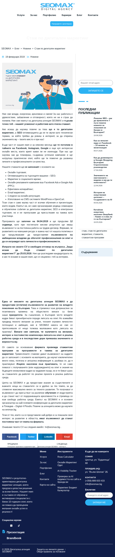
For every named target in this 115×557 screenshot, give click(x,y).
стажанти (98, 234)
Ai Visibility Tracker (67, 471)
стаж (84, 231)
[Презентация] (3, 531)
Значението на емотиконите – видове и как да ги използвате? (103, 179)
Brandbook (14, 538)
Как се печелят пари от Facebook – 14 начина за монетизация (102, 144)
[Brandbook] (3, 538)
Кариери (66, 15)
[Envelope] (26, 526)
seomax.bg (10, 409)
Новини (27, 48)
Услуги (21, 15)
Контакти (93, 15)
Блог (79, 15)
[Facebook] (4, 526)
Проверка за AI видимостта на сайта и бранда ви (69, 479)
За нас (33, 15)
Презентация (16, 532)
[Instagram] (15, 526)
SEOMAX (6, 48)
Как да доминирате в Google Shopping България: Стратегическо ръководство (103, 162)
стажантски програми (93, 237)
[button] (41, 23)
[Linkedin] (7, 526)
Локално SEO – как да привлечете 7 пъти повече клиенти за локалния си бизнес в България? (103, 125)
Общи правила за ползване (51, 551)
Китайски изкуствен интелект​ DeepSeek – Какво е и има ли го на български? (103, 214)
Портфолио (49, 15)
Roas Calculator (66, 457)
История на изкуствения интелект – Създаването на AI (103, 196)
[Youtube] (23, 526)
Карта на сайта (47, 485)
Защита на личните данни (50, 549)
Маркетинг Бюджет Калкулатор (67, 489)
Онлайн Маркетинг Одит (67, 463)
